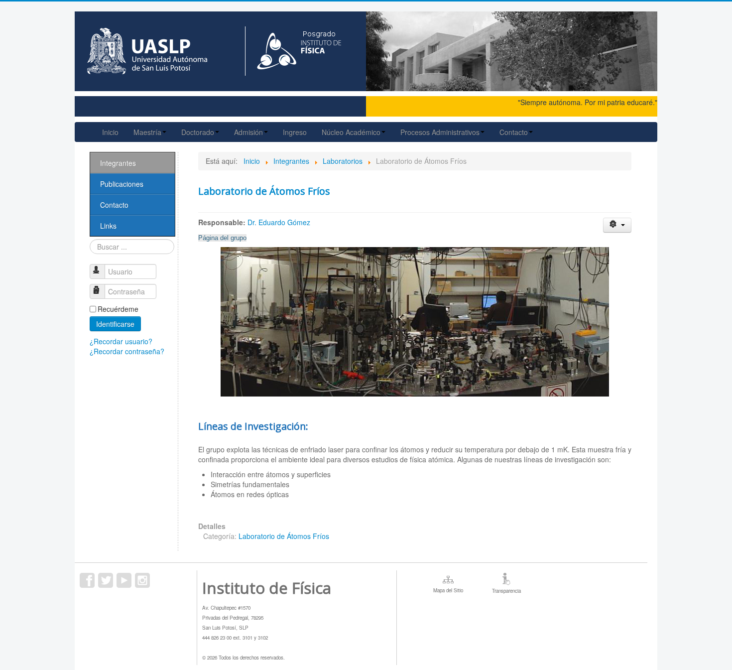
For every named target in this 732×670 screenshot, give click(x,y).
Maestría (147, 132)
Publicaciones (121, 184)
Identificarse (115, 324)
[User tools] (617, 225)
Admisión (248, 132)
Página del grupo (222, 238)
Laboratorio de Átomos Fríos (264, 191)
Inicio (110, 132)
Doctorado (197, 132)
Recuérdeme (118, 309)
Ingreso (295, 132)
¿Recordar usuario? (121, 341)
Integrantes (118, 163)
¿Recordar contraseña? (127, 351)
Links (108, 226)
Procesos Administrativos (440, 132)
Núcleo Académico (351, 132)
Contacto (513, 132)
